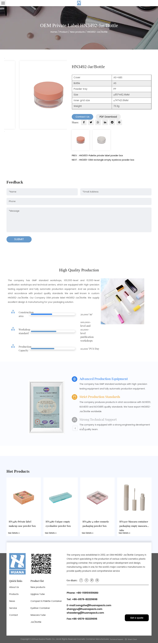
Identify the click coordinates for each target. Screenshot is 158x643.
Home (53, 32)
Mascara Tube (38, 615)
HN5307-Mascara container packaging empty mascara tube (133, 526)
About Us (14, 587)
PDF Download (108, 117)
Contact (13, 615)
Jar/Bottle (36, 622)
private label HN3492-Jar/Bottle (69, 298)
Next (4, 131)
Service (13, 608)
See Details (13, 533)
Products (14, 594)
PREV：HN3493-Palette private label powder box (97, 155)
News (12, 601)
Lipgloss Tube (38, 594)
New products (77, 32)
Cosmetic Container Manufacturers (93, 639)
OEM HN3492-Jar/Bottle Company (127, 555)
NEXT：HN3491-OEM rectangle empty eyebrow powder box (103, 160)
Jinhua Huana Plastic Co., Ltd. (45, 639)
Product (63, 32)
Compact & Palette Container (46, 601)
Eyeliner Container (40, 608)
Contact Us (82, 117)
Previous (4, 58)
